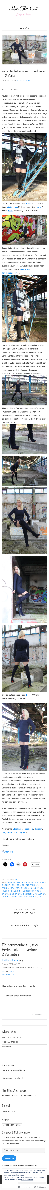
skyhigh (33, 897)
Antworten (8, 975)
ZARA (41, 897)
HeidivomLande (10, 960)
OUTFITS (19, 879)
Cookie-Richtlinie (27, 1180)
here (28, 203)
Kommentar (37, 1014)
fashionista (8, 888)
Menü (26, 28)
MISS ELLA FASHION (10, 1042)
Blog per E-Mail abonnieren (16, 1132)
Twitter (38, 829)
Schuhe (6, 897)
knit (19, 891)
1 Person (12, 971)
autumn (12, 882)
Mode (38, 891)
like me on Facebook (13, 1078)
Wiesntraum (6, 1047)
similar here (12, 207)
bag (18, 882)
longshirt (28, 891)
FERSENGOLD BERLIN (11, 1037)
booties (33, 882)
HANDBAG (40, 888)
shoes (14, 897)
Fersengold (22, 888)
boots (42, 882)
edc (19, 885)
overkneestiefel (24, 894)
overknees (8, 894)
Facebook (28, 829)
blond (25, 882)
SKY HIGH (23, 897)
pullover (40, 894)
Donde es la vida (8, 1111)
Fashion (34, 885)
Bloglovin (17, 829)
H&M (32, 888)
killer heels (9, 891)
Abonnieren (9, 1158)
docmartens (9, 885)
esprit (25, 885)
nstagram (20, 832)
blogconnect (8, 832)
